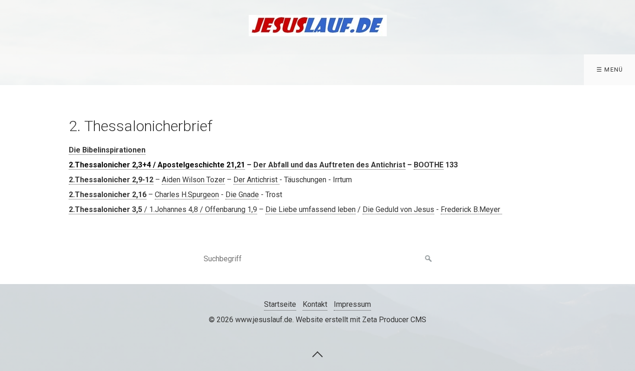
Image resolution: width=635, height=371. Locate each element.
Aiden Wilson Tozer (193, 179)
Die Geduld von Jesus (398, 209)
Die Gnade (242, 194)
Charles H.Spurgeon (187, 194)
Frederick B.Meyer (471, 209)
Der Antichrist (256, 179)
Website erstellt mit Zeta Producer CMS (361, 319)
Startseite (280, 304)
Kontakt (315, 304)
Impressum (352, 304)
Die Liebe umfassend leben (310, 209)
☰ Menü (609, 69)
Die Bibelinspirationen (107, 150)
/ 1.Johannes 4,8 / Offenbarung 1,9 (163, 209)
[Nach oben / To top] (317, 354)
